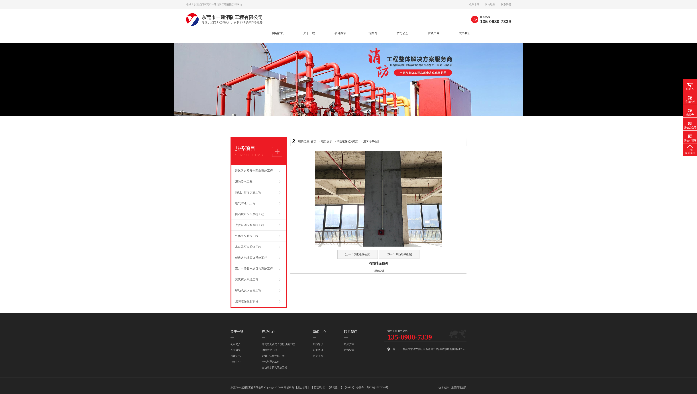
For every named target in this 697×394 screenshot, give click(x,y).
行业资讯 (402, 55)
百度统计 (319, 387)
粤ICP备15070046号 (377, 387)
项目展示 (326, 141)
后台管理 (302, 387)
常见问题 (402, 64)
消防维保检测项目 (246, 301)
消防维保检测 (371, 141)
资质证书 (309, 55)
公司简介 (309, 46)
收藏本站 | (477, 4)
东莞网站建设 (458, 387)
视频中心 (309, 73)
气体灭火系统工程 (246, 235)
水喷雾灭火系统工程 (248, 246)
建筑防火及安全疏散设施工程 (254, 170)
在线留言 (349, 350)
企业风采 (309, 64)
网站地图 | (493, 4)
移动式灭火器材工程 (248, 290)
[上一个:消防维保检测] (357, 254)
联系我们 (506, 4)
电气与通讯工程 (245, 203)
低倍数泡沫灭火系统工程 (251, 257)
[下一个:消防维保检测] (399, 254)
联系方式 (349, 344)
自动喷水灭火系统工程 (249, 214)
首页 (313, 141)
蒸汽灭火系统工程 (246, 279)
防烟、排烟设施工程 (248, 192)
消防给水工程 (243, 181)
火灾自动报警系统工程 (249, 225)
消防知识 (402, 46)
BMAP (349, 387)
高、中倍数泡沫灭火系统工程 (254, 268)
